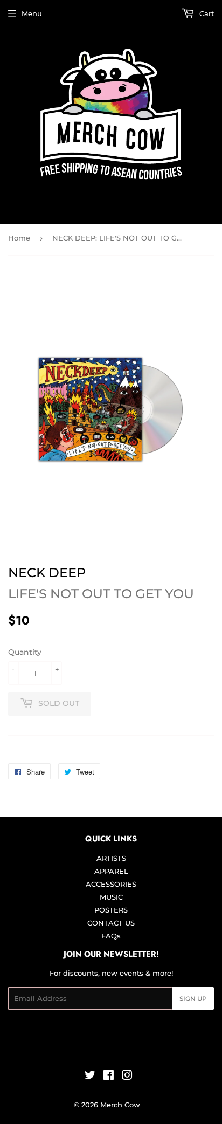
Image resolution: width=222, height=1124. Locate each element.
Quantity (24, 652)
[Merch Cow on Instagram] (127, 1076)
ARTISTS (111, 858)
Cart (205, 13)
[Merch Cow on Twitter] (90, 1076)
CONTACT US (111, 923)
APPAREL (111, 871)
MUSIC (111, 897)
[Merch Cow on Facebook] (108, 1076)
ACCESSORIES (111, 884)
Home (19, 238)
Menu (32, 13)
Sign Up (193, 999)
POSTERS (111, 910)
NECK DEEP (47, 572)
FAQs (111, 935)
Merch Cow (120, 1104)
